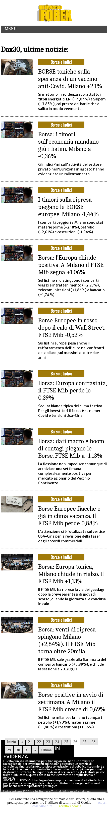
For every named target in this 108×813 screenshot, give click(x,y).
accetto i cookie (70, 806)
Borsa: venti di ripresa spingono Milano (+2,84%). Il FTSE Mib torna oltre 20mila (67, 640)
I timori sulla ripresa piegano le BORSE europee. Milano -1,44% (68, 207)
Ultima (46, 750)
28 (93, 742)
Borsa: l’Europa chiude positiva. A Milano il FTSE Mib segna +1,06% (70, 265)
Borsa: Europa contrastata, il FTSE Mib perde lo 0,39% (72, 390)
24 (57, 742)
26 (75, 742)
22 (39, 742)
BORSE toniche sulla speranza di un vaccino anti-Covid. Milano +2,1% (70, 79)
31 (27, 750)
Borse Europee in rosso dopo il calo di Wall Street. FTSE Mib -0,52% (71, 327)
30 (18, 750)
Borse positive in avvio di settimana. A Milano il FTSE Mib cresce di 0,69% (71, 702)
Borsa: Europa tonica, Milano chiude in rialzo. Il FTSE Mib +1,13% (71, 574)
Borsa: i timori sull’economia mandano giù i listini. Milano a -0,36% (68, 145)
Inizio (11, 742)
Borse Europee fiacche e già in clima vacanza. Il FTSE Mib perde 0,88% (69, 516)
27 (84, 742)
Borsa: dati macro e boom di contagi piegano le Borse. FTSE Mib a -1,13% (71, 448)
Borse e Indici (61, 62)
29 (9, 750)
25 (66, 742)
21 (30, 742)
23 (48, 742)
